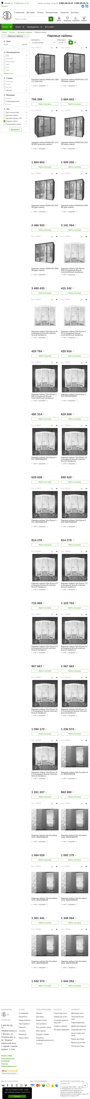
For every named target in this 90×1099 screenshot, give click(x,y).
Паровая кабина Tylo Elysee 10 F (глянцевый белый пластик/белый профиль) (44, 711)
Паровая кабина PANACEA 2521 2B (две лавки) (74, 206)
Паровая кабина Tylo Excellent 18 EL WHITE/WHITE (74, 962)
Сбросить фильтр (15, 36)
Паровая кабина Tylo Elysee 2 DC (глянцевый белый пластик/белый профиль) (73, 333)
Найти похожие (45, 104)
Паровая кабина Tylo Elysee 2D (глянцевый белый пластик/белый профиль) (44, 333)
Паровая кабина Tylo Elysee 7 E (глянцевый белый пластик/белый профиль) (74, 585)
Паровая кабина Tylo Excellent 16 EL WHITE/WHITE (74, 899)
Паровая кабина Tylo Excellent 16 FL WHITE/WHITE (44, 962)
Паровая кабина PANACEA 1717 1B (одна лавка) (74, 80)
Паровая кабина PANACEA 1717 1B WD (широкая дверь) (44, 143)
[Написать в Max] (86, 6)
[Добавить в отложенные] (57, 47)
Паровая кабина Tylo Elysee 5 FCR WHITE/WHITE (73, 521)
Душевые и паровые (25, 32)
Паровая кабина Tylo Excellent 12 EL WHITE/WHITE (74, 836)
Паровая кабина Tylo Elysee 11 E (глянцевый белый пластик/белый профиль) (74, 711)
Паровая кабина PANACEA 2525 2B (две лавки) (44, 269)
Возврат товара (6, 1055)
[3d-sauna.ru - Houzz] (16, 1085)
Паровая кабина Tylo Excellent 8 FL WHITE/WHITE (74, 773)
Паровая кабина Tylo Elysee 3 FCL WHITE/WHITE (43, 458)
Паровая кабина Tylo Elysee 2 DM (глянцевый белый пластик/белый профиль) (43, 396)
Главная (4, 32)
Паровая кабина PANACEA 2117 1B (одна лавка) (74, 143)
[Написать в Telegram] (82, 6)
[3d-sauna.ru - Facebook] (7, 1085)
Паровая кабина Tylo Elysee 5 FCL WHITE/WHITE (43, 521)
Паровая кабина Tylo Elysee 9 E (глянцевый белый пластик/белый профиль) (74, 648)
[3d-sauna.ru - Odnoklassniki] (12, 1085)
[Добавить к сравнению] (52, 47)
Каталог (12, 32)
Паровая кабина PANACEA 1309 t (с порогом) (44, 80)
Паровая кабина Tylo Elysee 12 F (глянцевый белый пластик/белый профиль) (44, 774)
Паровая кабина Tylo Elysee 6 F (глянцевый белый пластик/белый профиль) (44, 585)
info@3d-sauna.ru (9, 1031)
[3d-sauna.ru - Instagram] (21, 1085)
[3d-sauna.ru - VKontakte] (3, 1085)
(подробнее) (25, 1092)
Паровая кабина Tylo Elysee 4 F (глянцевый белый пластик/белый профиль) (74, 459)
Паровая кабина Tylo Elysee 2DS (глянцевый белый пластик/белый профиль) (72, 270)
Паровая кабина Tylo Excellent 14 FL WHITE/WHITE (44, 899)
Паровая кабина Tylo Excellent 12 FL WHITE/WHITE (44, 836)
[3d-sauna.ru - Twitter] (26, 1085)
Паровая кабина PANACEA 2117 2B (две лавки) (44, 206)
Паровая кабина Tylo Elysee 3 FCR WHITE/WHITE (73, 395)
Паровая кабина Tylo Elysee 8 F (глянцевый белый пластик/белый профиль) (44, 648)
